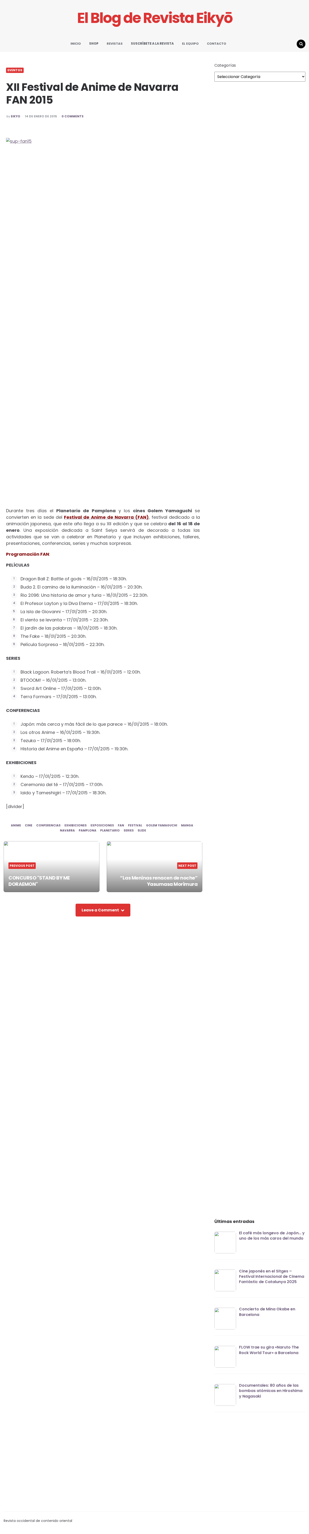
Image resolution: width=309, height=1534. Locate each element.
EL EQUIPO (190, 43)
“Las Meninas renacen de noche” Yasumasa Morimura (158, 881)
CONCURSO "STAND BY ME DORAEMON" (39, 881)
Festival (135, 825)
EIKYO (15, 116)
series (129, 830)
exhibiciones (75, 825)
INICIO (75, 43)
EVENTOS (14, 70)
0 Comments (73, 116)
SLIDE (142, 830)
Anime (16, 825)
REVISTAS (115, 43)
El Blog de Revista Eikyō (154, 18)
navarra (67, 830)
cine (28, 825)
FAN (121, 825)
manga (187, 825)
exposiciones (102, 825)
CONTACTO (216, 43)
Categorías (225, 65)
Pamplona (87, 830)
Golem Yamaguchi (161, 825)
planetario (110, 830)
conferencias (48, 825)
